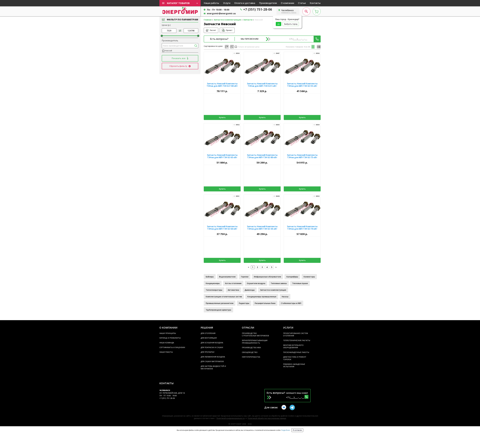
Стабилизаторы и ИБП (291, 303)
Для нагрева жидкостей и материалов (213, 367)
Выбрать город (290, 24)
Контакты (315, 3)
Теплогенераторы (214, 290)
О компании (287, 3)
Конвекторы (309, 276)
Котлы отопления (233, 283)
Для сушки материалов (212, 361)
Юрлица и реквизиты (170, 338)
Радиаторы (244, 303)
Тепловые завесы (279, 283)
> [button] (276, 267)
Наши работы (211, 3)
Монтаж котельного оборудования (293, 346)
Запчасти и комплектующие (273, 290)
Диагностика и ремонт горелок (294, 358)
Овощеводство (250, 352)
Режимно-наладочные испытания (294, 365)
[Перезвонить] (317, 39)
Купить (222, 117)
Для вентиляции (209, 338)
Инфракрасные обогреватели (267, 276)
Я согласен (297, 430)
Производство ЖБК (251, 347)
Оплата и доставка (244, 3)
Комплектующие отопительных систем (224, 296)
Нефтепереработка (251, 357)
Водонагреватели (227, 276)
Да (278, 24)
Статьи (302, 3)
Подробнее (285, 430)
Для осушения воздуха (212, 342)
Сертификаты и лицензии (172, 347)
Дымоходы (250, 290)
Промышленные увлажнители (219, 303)
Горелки (244, 276)
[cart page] (317, 11)
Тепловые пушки (300, 283)
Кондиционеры (213, 283)
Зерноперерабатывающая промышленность (254, 341)
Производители (268, 3)
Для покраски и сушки (212, 347)
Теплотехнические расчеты (296, 340)
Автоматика (233, 290)
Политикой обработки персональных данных (267, 418)
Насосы (285, 296)
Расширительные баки (265, 303)
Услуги (226, 3)
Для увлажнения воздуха (213, 357)
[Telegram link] (292, 407)
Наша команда (166, 342)
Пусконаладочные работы (296, 352)
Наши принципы (167, 333)
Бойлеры (210, 276)
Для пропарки (207, 352)
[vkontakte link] (284, 407)
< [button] (248, 267)
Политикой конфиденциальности (230, 418)
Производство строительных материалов (255, 334)
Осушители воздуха (256, 283)
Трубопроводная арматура (218, 310)
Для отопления (208, 333)
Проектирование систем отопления (295, 334)
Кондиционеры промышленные (261, 296)
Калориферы (292, 276)
